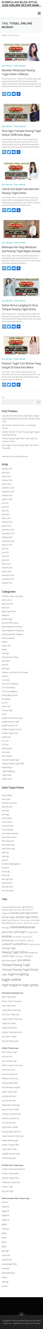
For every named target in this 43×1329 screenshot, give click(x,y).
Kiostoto (5, 676)
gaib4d (4, 1224)
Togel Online (19, 66)
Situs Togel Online (9, 1005)
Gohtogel (5, 653)
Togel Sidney (7, 779)
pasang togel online (9, 1264)
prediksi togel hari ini (10, 725)
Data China (6, 799)
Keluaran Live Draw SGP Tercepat (15, 672)
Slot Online (6, 752)
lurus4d (4, 703)
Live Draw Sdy (7, 826)
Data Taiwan (7, 818)
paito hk (5, 860)
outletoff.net (20, 944)
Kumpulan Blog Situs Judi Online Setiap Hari (20, 3)
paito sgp (5, 856)
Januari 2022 (6, 571)
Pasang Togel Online (15, 952)
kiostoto (7, 936)
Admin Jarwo (7, 600)
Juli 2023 (5, 503)
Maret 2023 (6, 518)
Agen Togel (17, 910)
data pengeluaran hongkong (13, 630)
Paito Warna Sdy (8, 845)
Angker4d (5, 615)
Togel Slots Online (9, 1023)
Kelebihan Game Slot (10, 1078)
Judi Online (7, 66)
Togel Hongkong (8, 771)
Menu (39, 13)
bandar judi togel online (24, 913)
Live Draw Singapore (10, 691)
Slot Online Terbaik (9, 1036)
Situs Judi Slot (7, 1056)
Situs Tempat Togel (9, 1052)
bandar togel (8, 917)
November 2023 (8, 491)
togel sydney (30, 985)
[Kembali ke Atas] (21, 1315)
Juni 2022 (5, 552)
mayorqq (30, 940)
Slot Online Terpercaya (10, 1014)
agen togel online (27, 910)
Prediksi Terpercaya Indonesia (13, 1169)
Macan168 (6, 706)
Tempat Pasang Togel (10, 760)
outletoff (7, 944)
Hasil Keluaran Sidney (10, 657)
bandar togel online (27, 917)
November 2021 (8, 579)
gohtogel (5, 1251)
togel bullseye (7, 767)
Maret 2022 (6, 564)
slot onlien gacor (9, 960)
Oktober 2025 (7, 469)
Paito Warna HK (34, 944)
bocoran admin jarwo (10, 623)
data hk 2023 (28, 923)
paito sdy (5, 852)
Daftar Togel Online (9, 1092)
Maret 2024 (6, 476)
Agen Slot (5, 607)
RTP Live (5, 741)
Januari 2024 (6, 484)
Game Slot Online (8, 1070)
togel (4, 974)
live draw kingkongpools (11, 864)
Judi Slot (5, 664)
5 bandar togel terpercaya (11, 907)
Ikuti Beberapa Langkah (11, 1087)
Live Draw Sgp (7, 829)
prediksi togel (8, 956)
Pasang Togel (7, 710)
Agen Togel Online (9, 611)
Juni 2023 (5, 507)
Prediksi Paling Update (10, 1173)
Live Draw (6, 680)
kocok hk (5, 867)
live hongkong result (9, 695)
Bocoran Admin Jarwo (10, 1041)
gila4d (4, 1233)
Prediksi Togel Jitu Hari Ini (11, 729)
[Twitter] (9, 94)
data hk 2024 (7, 883)
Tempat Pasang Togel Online (13, 763)
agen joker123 (27, 907)
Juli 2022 (5, 548)
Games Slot (6, 645)
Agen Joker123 (7, 604)
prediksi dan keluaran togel (12, 718)
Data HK (20, 923)
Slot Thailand (7, 756)
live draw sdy (27, 937)
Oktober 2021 (7, 583)
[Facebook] (4, 94)
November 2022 (8, 533)
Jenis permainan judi (9, 1074)
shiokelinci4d (7, 1260)
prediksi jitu (33, 952)
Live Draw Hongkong (10, 684)
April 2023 (5, 514)
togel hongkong (18, 974)
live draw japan (7, 890)
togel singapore (12, 985)
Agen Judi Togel (7, 910)
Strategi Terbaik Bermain (11, 1114)
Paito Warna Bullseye (10, 833)
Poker (4, 714)
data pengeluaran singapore (12, 634)
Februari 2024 (7, 480)
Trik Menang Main (9, 1158)
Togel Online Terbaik (10, 1127)
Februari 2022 (7, 567)
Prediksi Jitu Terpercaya (11, 1182)
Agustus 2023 (7, 499)
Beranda (4, 35)
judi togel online (32, 932)
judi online (7, 931)
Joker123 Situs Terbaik (10, 1109)
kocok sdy (6, 875)
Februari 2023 (7, 522)
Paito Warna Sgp (8, 848)
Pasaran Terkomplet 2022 (12, 1032)
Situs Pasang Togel (9, 1061)
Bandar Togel (7, 619)
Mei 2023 (5, 510)
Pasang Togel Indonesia (11, 1131)
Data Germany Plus (9, 803)
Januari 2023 (6, 526)
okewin (4, 1277)
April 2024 (5, 472)
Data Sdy (5, 810)
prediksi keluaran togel (10, 722)
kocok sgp (6, 871)
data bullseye (35, 920)
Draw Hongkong (8, 638)
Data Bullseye (7, 795)
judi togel (19, 931)
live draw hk (17, 937)
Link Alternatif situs (9, 1096)
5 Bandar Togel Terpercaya (12, 596)
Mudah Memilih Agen (10, 1140)
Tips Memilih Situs (9, 1100)
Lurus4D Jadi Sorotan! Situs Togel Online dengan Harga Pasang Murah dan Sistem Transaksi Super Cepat (21, 419)
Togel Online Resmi (9, 1028)
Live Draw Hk (7, 822)
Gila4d (4, 649)
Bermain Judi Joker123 (10, 1118)
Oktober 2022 (7, 537)
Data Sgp (5, 814)
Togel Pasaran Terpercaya (12, 1019)
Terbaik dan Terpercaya (11, 1105)
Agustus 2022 (7, 545)
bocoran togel (25, 920)
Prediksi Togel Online (10, 733)
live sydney (6, 699)
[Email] (13, 94)
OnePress (17, 1323)
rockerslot (6, 1268)
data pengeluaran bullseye (12, 626)
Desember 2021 (8, 575)
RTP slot (5, 744)
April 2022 (5, 560)
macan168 (6, 1255)
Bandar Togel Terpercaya (10, 920)
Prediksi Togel (7, 1187)
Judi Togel (5, 668)
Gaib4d (4, 642)
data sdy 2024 (7, 886)
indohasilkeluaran (22, 927)
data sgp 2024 (7, 879)
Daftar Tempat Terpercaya (12, 1065)
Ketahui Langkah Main (10, 1145)
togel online (11, 979)
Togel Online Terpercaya (11, 1010)
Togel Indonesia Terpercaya (12, 1136)
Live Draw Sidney (8, 687)
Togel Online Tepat (9, 1149)
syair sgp (5, 1282)
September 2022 (8, 541)
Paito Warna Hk (8, 841)
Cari (3, 398)
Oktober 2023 (7, 495)
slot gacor (28, 956)
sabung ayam (7, 748)
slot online (23, 960)
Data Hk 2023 (7, 807)
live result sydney (20, 940)
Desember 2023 (8, 488)
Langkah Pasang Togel (10, 1153)
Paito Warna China (9, 837)
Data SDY (36, 923)
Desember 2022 (8, 529)
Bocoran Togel (7, 1191)
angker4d (5, 1206)
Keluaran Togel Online (10, 1178)
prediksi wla (6, 737)
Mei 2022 (5, 556)
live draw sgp (7, 940)
